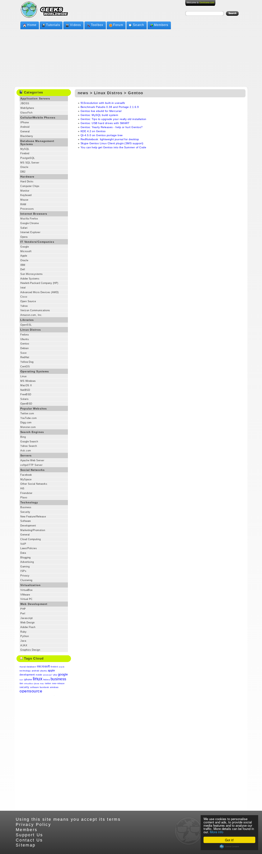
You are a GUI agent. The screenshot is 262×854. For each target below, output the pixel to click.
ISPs (23, 571)
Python (24, 636)
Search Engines (32, 432)
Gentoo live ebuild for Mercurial (101, 111)
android (35, 671)
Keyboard (26, 195)
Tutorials (53, 25)
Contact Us (29, 840)
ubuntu (43, 671)
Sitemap (26, 845)
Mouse (24, 199)
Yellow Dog (27, 361)
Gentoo (24, 343)
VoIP (23, 543)
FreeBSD (25, 394)
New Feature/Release (33, 516)
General (25, 131)
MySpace (25, 479)
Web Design (27, 622)
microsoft (43, 666)
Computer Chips (30, 186)
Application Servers (35, 98)
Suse (23, 352)
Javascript (26, 618)
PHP (23, 608)
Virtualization (30, 585)
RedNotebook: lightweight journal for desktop (110, 139)
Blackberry (26, 136)
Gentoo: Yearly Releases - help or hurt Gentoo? (112, 127)
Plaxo (23, 497)
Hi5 (22, 488)
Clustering (26, 580)
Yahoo (24, 305)
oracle (62, 667)
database (31, 667)
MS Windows (28, 380)
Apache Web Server (32, 460)
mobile (39, 675)
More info (216, 831)
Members (161, 25)
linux (37, 678)
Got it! (229, 839)
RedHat (24, 357)
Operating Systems (34, 371)
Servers (26, 455)
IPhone (24, 122)
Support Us (29, 834)
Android (24, 126)
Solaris (24, 399)
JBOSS (24, 103)
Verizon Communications (35, 310)
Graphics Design (30, 649)
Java (23, 640)
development (27, 674)
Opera (23, 236)
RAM (23, 204)
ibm (21, 683)
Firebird (24, 153)
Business (25, 507)
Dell (22, 269)
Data (23, 552)
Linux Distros (30, 329)
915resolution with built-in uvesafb (103, 102)
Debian (24, 348)
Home (31, 25)
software (34, 687)
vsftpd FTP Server (31, 465)
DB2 (22, 171)
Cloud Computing (30, 539)
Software (25, 521)
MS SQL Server (29, 162)
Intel (23, 287)
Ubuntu (24, 339)
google (63, 674)
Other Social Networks (33, 483)
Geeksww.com (206, 2)
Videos (75, 25)
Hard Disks (27, 181)
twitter (48, 683)
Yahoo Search (28, 446)
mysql (23, 667)
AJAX (23, 645)
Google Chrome (29, 223)
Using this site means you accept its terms (68, 819)
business (58, 679)
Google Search (29, 441)
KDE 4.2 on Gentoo (93, 131)
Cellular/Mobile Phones (37, 117)
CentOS (25, 366)
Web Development (33, 603)
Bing (23, 436)
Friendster (26, 493)
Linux (23, 376)
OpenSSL (26, 324)
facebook (44, 687)
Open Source (28, 301)
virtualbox (28, 683)
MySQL (24, 149)
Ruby (23, 631)
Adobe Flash (27, 627)
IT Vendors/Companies (37, 241)
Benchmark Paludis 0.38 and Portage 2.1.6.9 (110, 106)
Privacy (24, 575)
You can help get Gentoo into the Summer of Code (113, 147)
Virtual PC (26, 599)
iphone (28, 679)
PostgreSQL (27, 158)
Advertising (27, 561)
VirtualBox (26, 590)
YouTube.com (28, 418)
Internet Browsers (33, 213)
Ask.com (25, 450)
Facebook (26, 474)
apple (51, 670)
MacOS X (26, 385)
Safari (23, 227)
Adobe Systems (29, 278)
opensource (31, 691)
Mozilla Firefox (29, 218)
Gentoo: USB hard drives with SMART (105, 123)
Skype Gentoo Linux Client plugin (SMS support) (112, 143)
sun (21, 680)
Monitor (24, 190)
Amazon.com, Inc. (31, 315)
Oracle (24, 167)
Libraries (27, 319)
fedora (46, 679)
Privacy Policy (33, 824)
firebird (54, 667)
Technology (29, 502)
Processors (27, 208)
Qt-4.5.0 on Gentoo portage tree (102, 135)
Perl (22, 613)
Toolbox (97, 25)
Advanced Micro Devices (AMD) (39, 292)
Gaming (25, 566)
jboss (36, 683)
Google (24, 246)
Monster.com (28, 427)
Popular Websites (33, 408)
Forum (118, 25)
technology (25, 671)
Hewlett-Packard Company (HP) (39, 283)
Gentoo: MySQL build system (99, 115)
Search (138, 25)
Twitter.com (27, 413)
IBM (22, 265)
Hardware (27, 176)
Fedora (24, 334)
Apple (23, 255)
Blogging (25, 557)
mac (42, 683)
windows (54, 687)
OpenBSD (26, 403)
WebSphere (27, 108)
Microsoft (25, 251)
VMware (25, 594)
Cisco (23, 296)
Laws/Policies (28, 548)
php (55, 675)
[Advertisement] (131, 58)
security (24, 687)
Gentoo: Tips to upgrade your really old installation (113, 119)
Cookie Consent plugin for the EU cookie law (229, 846)
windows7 (47, 675)
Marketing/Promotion (32, 530)
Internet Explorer (30, 232)
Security (25, 511)
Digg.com (26, 422)
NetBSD (25, 390)
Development (28, 525)
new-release (58, 683)
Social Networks (32, 469)
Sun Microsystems (31, 274)
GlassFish (26, 112)
